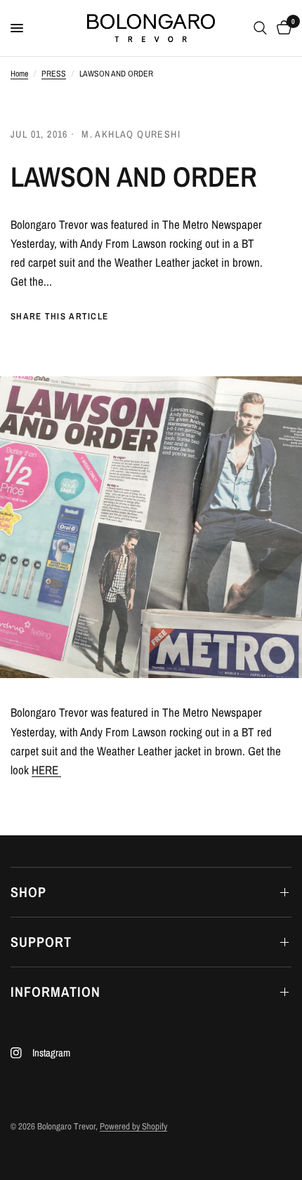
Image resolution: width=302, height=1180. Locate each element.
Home (19, 73)
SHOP (28, 891)
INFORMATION (55, 991)
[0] (281, 28)
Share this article (59, 316)
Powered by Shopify (133, 1126)
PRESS (53, 73)
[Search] (260, 28)
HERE (46, 770)
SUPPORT (41, 941)
